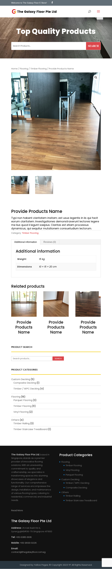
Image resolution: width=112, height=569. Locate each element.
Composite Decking (24, 382)
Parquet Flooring (22, 400)
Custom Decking (20, 379)
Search (58, 358)
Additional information (25, 242)
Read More (17, 510)
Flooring (24, 68)
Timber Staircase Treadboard (30, 429)
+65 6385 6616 (24, 537)
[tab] (25, 242)
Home (14, 68)
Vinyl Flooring (21, 412)
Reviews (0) (49, 242)
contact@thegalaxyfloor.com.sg (28, 552)
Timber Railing (21, 423)
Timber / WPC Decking (26, 388)
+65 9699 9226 (28, 542)
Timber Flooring (38, 68)
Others (15, 420)
